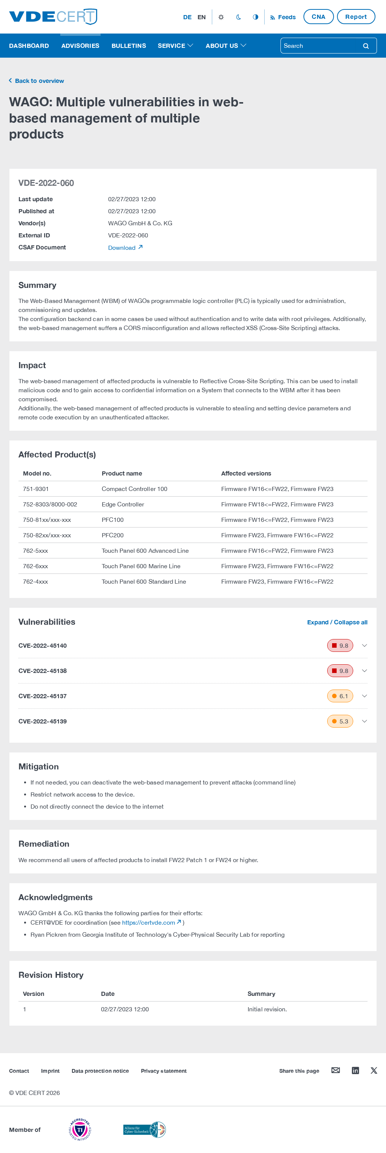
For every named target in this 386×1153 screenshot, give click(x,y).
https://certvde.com (148, 922)
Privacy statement (164, 1070)
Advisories (80, 45)
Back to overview (39, 80)
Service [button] (171, 45)
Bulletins (129, 45)
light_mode (221, 17)
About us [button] (222, 45)
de (187, 16)
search (366, 46)
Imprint (50, 1070)
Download (122, 247)
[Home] (53, 16)
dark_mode (238, 17)
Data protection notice (100, 1070)
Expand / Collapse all (337, 621)
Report (356, 16)
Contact (19, 1070)
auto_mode (255, 17)
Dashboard (29, 45)
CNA (319, 16)
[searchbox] (318, 46)
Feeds (286, 16)
